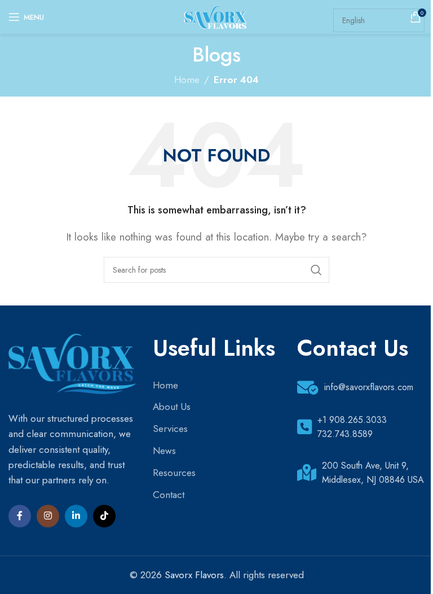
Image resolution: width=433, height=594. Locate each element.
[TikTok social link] (104, 516)
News (164, 450)
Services (170, 428)
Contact (168, 494)
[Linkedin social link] (76, 516)
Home (187, 79)
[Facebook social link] (19, 516)
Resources (174, 472)
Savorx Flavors (194, 575)
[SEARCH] (316, 270)
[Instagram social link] (48, 516)
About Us (172, 406)
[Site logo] (216, 16)
